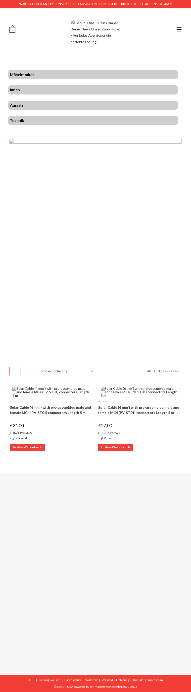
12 (164, 371)
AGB (31, 680)
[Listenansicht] (24, 371)
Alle (178, 371)
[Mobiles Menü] (179, 29)
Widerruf (91, 680)
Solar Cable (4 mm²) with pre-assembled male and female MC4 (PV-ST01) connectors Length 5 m (50, 410)
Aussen (14, 401)
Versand (21, 438)
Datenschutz (72, 680)
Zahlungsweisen (49, 680)
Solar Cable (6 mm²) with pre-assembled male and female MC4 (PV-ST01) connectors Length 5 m (138, 410)
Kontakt (138, 680)
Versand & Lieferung (115, 680)
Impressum (155, 680)
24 (170, 371)
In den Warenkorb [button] (27, 447)
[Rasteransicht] (13, 371)
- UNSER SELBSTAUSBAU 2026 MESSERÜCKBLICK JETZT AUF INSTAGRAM (96, 4)
